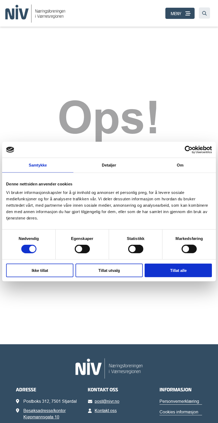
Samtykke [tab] (38, 165)
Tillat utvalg (109, 270)
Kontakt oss (106, 410)
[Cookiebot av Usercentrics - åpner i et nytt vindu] (188, 150)
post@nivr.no (107, 401)
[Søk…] (204, 13)
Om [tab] (180, 165)
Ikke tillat (40, 270)
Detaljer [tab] (109, 165)
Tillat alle (178, 270)
